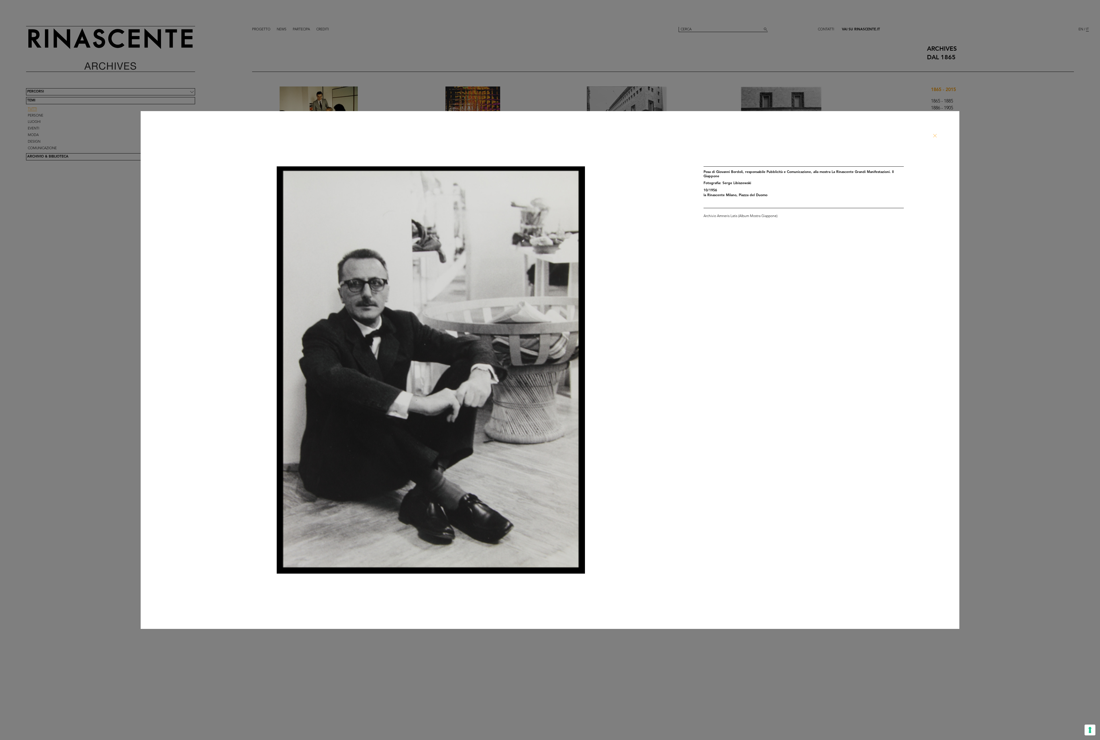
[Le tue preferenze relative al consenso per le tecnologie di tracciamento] (1090, 730)
